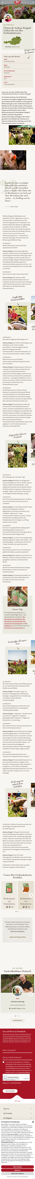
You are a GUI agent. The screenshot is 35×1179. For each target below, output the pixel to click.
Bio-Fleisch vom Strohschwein (13, 628)
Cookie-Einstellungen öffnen (17, 937)
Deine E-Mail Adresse (12, 1057)
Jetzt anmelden (10, 1091)
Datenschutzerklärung (17, 931)
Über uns (6, 1109)
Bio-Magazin (8, 1118)
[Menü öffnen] (2, 2)
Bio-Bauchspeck (18, 621)
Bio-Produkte (8, 1113)
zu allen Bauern (17, 1020)
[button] (31, 313)
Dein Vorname (9, 1050)
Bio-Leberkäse (17, 619)
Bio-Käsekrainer (17, 623)
